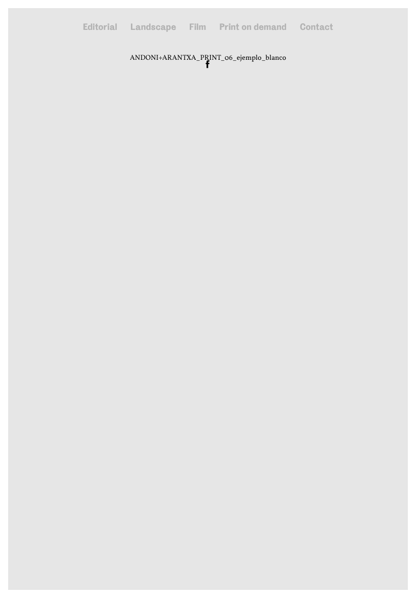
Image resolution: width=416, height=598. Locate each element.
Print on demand (253, 27)
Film (197, 27)
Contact (316, 27)
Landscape (153, 27)
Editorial (100, 27)
